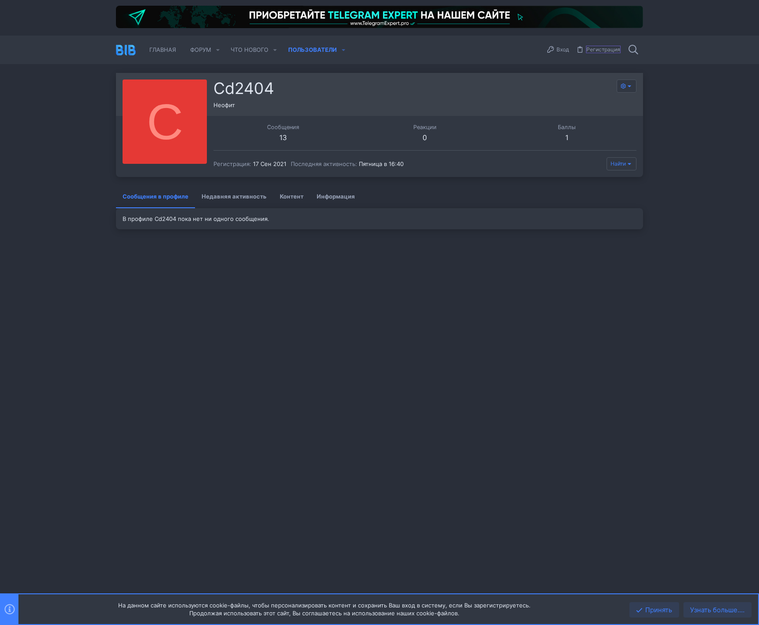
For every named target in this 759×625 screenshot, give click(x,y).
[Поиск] (633, 50)
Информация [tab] (336, 196)
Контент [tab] (292, 196)
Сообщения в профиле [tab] (155, 196)
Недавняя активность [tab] (234, 196)
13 (283, 137)
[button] (218, 50)
